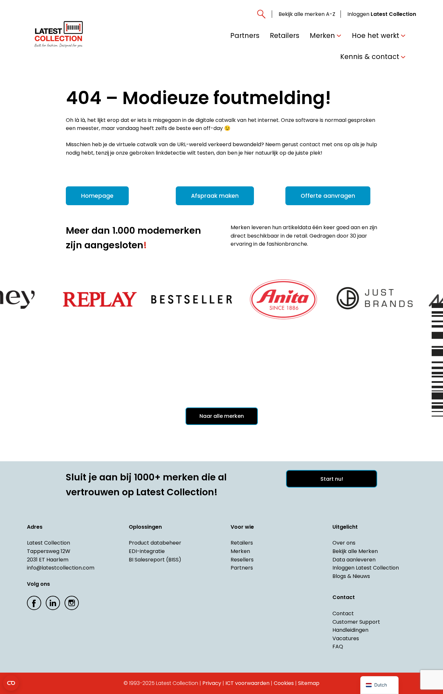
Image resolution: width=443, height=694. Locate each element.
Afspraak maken (215, 196)
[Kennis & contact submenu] (403, 56)
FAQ (337, 646)
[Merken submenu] (338, 35)
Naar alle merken (221, 416)
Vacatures (345, 638)
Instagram (72, 603)
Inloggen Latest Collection (365, 567)
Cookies (284, 683)
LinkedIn (53, 603)
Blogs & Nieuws (351, 576)
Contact (343, 613)
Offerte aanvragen (328, 196)
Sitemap (308, 683)
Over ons (343, 543)
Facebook (34, 603)
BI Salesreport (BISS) (155, 559)
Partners (242, 567)
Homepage (97, 196)
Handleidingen (350, 630)
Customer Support (356, 622)
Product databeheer (155, 543)
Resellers (242, 559)
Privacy (211, 683)
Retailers (242, 543)
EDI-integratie (147, 551)
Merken (240, 551)
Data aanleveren (354, 559)
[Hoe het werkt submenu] (403, 35)
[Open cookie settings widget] (11, 683)
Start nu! (331, 479)
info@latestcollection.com (60, 567)
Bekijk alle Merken (355, 551)
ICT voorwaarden (247, 683)
